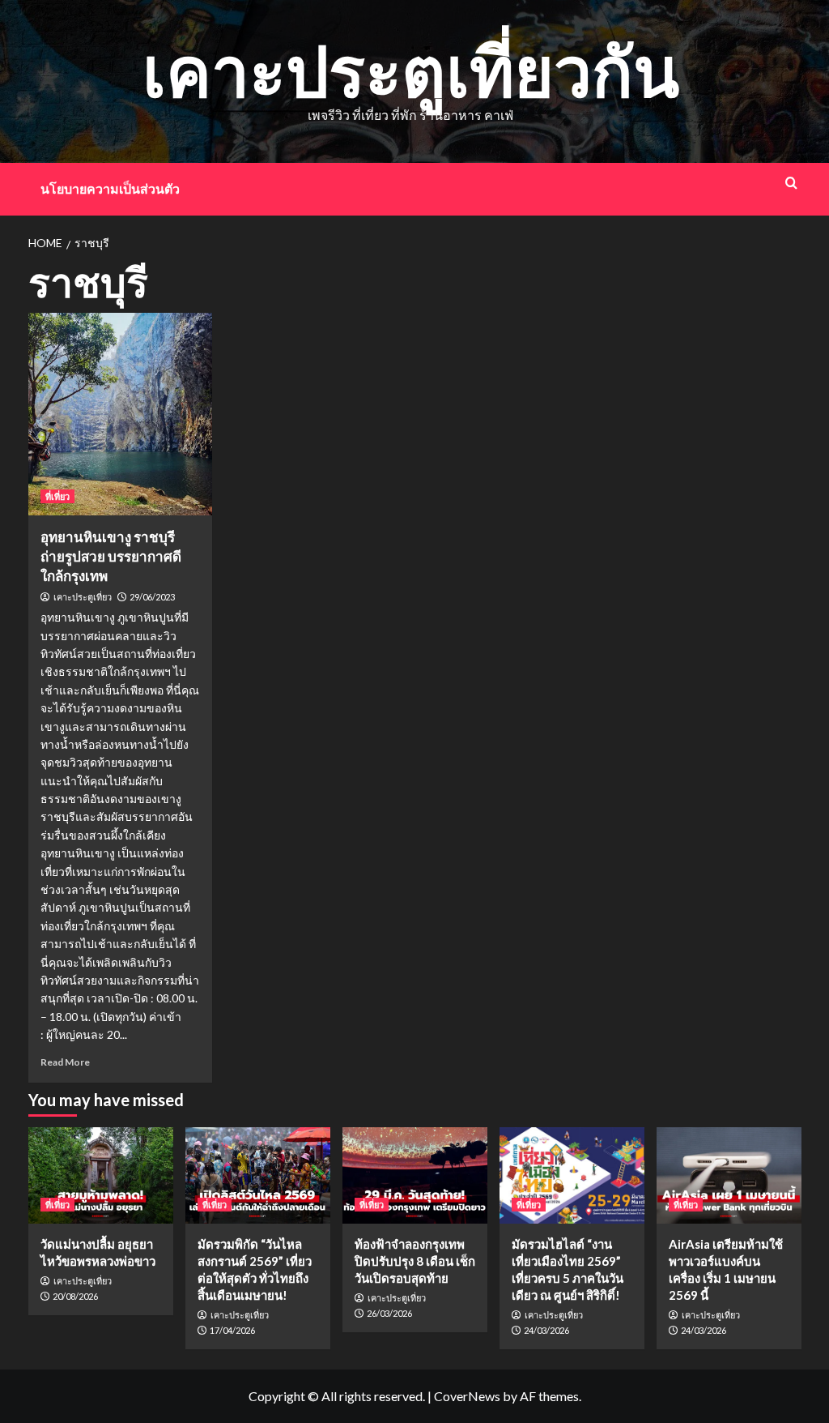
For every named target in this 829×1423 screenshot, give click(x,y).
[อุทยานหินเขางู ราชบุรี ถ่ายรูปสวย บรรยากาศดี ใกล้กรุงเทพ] (120, 414)
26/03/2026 (389, 1313)
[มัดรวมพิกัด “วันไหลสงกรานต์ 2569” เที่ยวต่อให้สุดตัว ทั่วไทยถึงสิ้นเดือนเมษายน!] (257, 1175)
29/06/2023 (152, 597)
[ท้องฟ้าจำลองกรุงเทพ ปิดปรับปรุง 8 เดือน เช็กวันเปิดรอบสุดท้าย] (414, 1175)
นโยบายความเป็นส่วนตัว (110, 188)
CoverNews (467, 1396)
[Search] (791, 183)
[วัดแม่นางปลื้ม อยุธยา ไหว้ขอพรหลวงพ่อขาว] (100, 1175)
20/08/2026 (75, 1296)
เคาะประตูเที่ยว (82, 597)
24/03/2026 (546, 1330)
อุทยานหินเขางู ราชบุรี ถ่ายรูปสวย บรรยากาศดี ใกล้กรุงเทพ (110, 556)
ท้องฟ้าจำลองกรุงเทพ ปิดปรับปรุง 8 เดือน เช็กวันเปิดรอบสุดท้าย (415, 1261)
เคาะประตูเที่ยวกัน (410, 70)
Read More (65, 1062)
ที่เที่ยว (57, 496)
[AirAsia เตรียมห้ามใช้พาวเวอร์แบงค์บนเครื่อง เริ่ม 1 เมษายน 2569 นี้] (729, 1175)
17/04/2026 (232, 1330)
